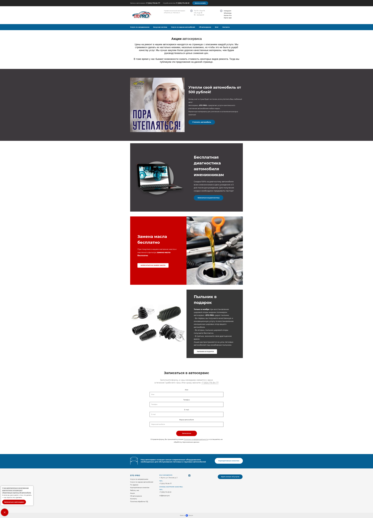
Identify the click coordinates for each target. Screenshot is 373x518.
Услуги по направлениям (139, 27)
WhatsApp (227, 13)
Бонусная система (160, 27)
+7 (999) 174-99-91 (182, 3)
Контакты (226, 27)
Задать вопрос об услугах (230, 477)
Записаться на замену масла (153, 265)
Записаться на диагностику (209, 198)
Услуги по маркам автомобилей (183, 27)
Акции (132, 493)
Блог (216, 27)
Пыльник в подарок (205, 351)
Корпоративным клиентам (139, 487)
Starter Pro (228, 15)
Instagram (227, 11)
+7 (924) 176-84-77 (153, 3)
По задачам (134, 485)
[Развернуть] (4, 512)
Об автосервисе (205, 27)
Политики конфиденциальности (196, 439)
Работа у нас (134, 490)
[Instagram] (189, 475)
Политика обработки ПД (139, 501)
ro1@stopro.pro (164, 496)
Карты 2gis (228, 18)
